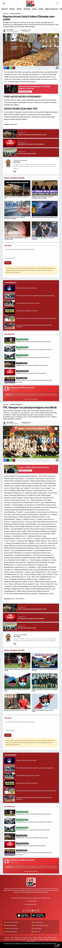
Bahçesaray (7, 939)
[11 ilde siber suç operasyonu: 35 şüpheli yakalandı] (45, 229)
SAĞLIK (34, 9)
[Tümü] (57, 334)
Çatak (54, 937)
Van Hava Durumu (38, 922)
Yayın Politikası (34, 939)
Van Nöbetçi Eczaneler (12, 922)
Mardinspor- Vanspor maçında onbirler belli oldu (32, 357)
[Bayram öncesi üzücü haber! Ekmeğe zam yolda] (31, 49)
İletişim (24, 939)
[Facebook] (23, 910)
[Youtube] (32, 910)
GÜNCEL (12, 9)
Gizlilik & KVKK (53, 939)
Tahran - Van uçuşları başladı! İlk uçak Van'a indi (32, 365)
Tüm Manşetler (37, 928)
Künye (28, 939)
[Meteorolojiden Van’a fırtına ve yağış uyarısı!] (45, 208)
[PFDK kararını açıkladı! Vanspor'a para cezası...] (45, 701)
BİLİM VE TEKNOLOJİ (51, 9)
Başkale (40, 937)
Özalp (30, 937)
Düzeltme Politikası (44, 939)
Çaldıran (35, 937)
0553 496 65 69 (32, 901)
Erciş (21, 937)
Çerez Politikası (31, 941)
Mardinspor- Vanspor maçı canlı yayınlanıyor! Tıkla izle (34, 349)
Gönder (7, 262)
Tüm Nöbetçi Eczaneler (32, 399)
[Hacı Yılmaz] (8, 163)
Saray (12, 939)
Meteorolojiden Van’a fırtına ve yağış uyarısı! (44, 217)
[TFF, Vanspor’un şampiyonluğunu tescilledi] (31, 442)
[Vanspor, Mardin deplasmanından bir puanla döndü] (17, 660)
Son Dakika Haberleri (11, 931)
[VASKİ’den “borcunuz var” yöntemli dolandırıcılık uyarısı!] (17, 208)
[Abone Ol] (57, 67)
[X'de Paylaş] (7, 68)
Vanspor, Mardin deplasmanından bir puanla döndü (33, 341)
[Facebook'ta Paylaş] (5, 68)
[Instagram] (29, 910)
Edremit (17, 937)
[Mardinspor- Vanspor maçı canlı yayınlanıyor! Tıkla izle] (45, 660)
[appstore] (23, 915)
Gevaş (45, 937)
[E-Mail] (14, 171)
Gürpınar (50, 937)
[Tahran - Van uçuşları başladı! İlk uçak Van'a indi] (17, 188)
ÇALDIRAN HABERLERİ (22, 371)
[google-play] (38, 915)
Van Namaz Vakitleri (12, 925)
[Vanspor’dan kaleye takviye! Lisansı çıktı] (17, 701)
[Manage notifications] (58, 945)
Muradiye (25, 937)
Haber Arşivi (37, 931)
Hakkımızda (18, 939)
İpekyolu (7, 937)
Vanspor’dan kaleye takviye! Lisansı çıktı (15, 710)
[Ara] (57, 4)
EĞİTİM (41, 9)
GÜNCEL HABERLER (15, 13)
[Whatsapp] (35, 910)
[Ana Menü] (4, 3)
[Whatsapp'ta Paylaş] (10, 68)
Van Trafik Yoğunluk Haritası (41, 925)
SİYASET (19, 9)
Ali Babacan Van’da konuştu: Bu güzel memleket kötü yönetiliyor (34, 381)
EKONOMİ (27, 9)
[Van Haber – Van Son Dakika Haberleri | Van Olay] (30, 3)
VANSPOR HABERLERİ (22, 339)
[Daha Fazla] (14, 68)
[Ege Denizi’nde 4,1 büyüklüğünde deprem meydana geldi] (17, 229)
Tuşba (12, 937)
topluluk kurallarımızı (19, 268)
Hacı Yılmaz (16, 162)
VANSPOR (4, 9)
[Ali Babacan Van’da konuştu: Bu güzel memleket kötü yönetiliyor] (45, 188)
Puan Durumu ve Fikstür (12, 928)
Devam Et (15, 168)
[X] (26, 910)
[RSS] (38, 910)
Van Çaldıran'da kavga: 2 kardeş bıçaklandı (31, 373)
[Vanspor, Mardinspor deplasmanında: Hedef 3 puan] (45, 681)
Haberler (5, 13)
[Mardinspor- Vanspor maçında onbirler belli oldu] (17, 681)
